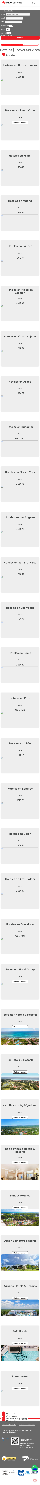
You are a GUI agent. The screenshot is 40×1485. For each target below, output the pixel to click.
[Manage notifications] (35, 1480)
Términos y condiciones (27, 1425)
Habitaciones (5, 25)
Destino (3, 14)
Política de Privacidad (9, 1425)
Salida (2, 22)
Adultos (3, 29)
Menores (3, 33)
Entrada (3, 18)
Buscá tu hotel (8, 11)
